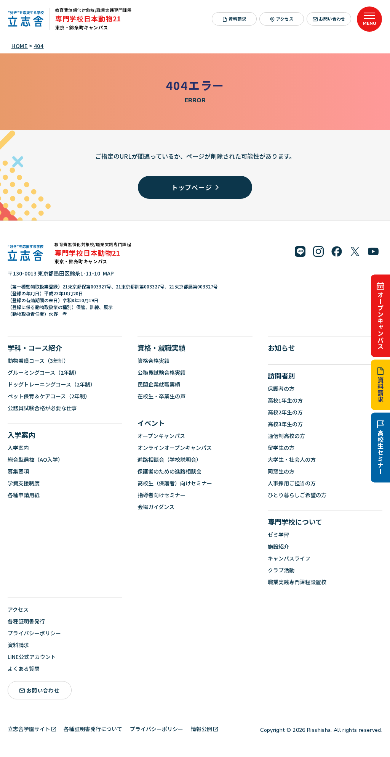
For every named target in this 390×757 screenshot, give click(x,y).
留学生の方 (281, 447)
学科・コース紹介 (35, 348)
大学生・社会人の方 (292, 459)
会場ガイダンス (155, 507)
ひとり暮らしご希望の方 (297, 495)
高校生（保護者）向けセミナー (174, 483)
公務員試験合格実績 (161, 372)
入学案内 (21, 435)
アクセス (284, 19)
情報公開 (201, 729)
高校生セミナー (380, 452)
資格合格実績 (153, 360)
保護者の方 (281, 388)
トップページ (191, 187)
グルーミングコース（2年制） (44, 372)
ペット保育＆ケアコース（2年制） (49, 396)
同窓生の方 (281, 471)
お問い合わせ (332, 19)
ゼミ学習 (278, 534)
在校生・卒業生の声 (161, 396)
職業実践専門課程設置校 (297, 582)
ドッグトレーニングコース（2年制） (52, 384)
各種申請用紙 (24, 495)
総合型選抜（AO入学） (35, 459)
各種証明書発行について (93, 729)
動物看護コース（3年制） (38, 360)
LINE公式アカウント (32, 656)
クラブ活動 (281, 570)
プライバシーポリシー (34, 633)
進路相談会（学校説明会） (169, 459)
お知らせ (281, 348)
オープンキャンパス (380, 320)
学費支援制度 (24, 483)
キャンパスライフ (289, 558)
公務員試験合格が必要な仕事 (42, 408)
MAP (108, 273)
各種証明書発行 (26, 621)
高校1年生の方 (285, 400)
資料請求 (380, 390)
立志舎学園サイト (29, 729)
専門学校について (295, 522)
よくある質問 (24, 668)
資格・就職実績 (161, 348)
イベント (151, 423)
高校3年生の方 (285, 424)
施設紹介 (278, 546)
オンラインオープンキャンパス (174, 447)
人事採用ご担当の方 (292, 483)
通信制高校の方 (286, 436)
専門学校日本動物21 (88, 18)
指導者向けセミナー (161, 495)
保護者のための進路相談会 (169, 471)
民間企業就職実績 (158, 384)
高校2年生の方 (285, 412)
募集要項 (18, 471)
